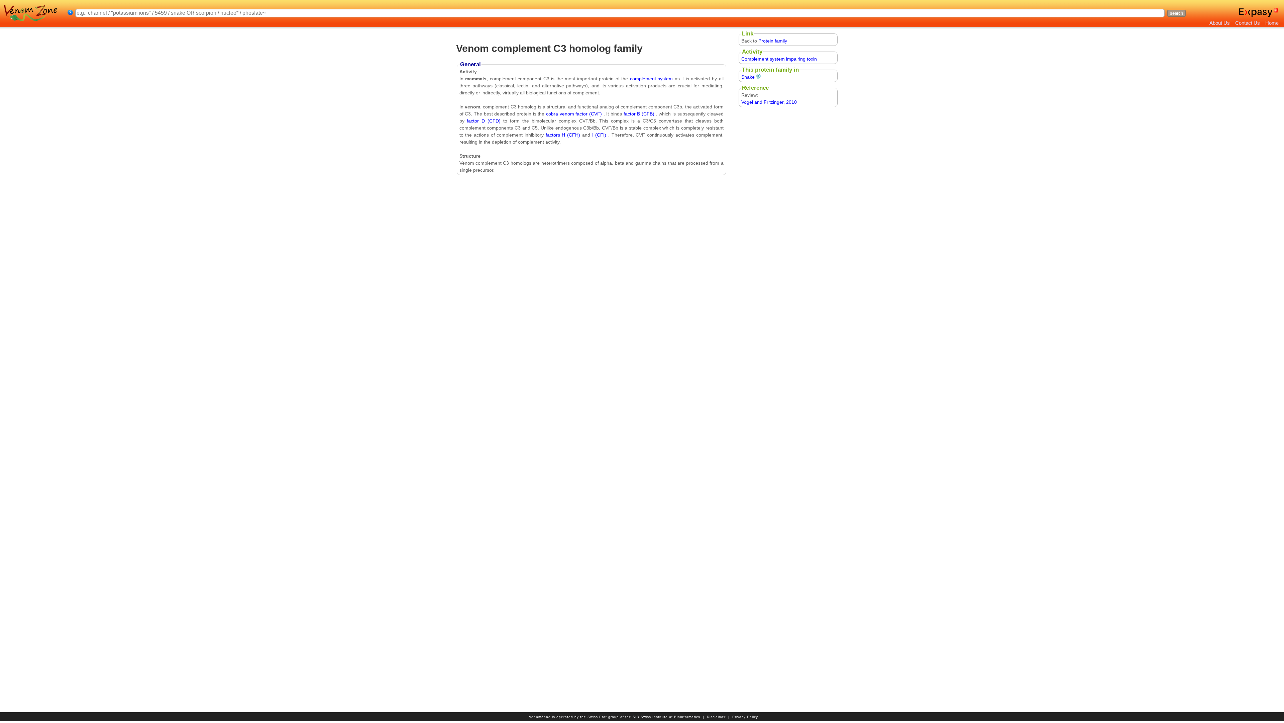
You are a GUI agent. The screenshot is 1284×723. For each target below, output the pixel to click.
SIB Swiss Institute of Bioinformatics (666, 717)
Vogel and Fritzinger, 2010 (769, 102)
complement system (651, 78)
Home (1272, 23)
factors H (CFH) (564, 135)
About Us (1219, 23)
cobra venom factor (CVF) (575, 113)
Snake (748, 77)
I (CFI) (600, 135)
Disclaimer (716, 717)
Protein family (772, 41)
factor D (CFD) (485, 121)
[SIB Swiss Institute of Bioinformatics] (1276, 12)
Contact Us (1247, 23)
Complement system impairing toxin (779, 59)
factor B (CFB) (640, 113)
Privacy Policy (745, 717)
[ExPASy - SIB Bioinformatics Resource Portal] (1255, 12)
